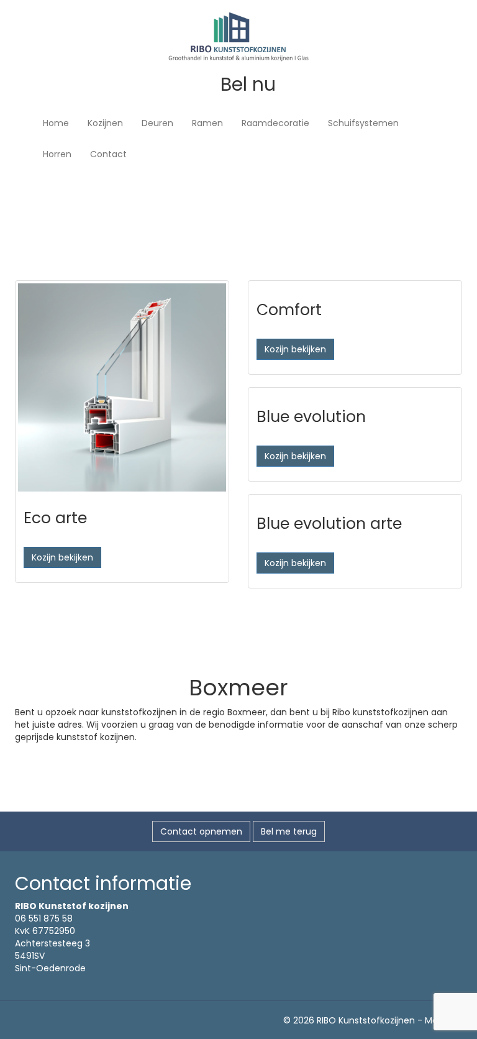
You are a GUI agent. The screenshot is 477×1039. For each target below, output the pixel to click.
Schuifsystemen (363, 123)
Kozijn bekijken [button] (62, 557)
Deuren (157, 123)
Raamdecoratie (275, 123)
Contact (108, 154)
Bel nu (246, 84)
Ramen (207, 123)
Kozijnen (105, 123)
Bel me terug (289, 831)
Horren (57, 154)
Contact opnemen (201, 831)
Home (56, 123)
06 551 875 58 (44, 918)
